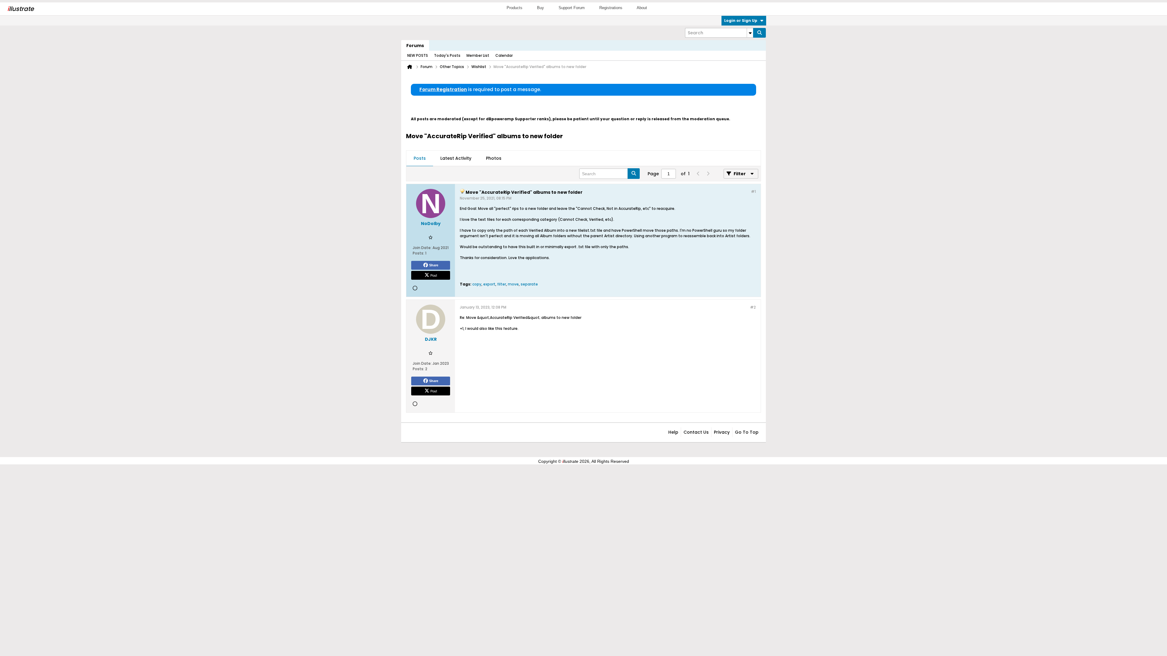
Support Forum (572, 7)
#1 (753, 191)
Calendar (504, 55)
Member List (477, 55)
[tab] (419, 158)
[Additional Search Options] (750, 33)
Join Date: (422, 247)
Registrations (610, 7)
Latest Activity (455, 158)
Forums (415, 46)
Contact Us (696, 432)
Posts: (418, 253)
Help (673, 432)
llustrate (20, 9)
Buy (540, 7)
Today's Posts (447, 55)
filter (501, 284)
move (513, 284)
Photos (493, 158)
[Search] (759, 33)
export (489, 284)
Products (514, 7)
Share (433, 265)
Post (433, 275)
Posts (420, 158)
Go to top (747, 432)
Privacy (722, 432)
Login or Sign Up (740, 20)
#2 (753, 307)
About (642, 7)
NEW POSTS (417, 55)
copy (476, 284)
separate (529, 284)
